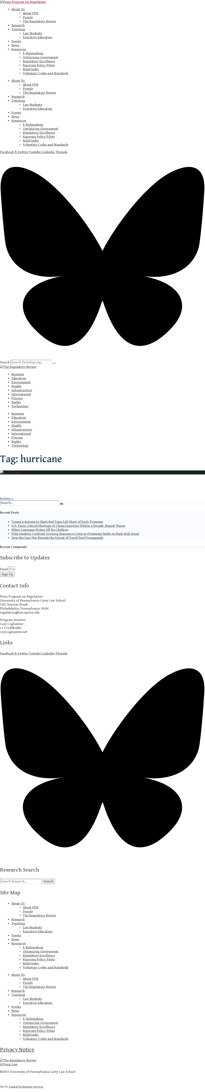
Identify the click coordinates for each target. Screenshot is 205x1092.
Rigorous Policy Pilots (39, 65)
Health (16, 386)
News (15, 45)
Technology (20, 406)
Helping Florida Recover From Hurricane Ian (52, 482)
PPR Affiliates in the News (32, 492)
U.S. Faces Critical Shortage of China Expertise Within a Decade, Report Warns (68, 526)
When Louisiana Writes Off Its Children (39, 530)
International (21, 394)
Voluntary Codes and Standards (45, 73)
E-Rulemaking (33, 53)
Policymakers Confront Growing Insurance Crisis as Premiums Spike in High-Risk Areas (75, 534)
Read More (6, 498)
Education (18, 378)
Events (16, 41)
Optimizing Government (40, 57)
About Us (18, 9)
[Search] (54, 363)
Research (18, 25)
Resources (18, 49)
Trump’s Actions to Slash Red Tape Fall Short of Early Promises (57, 522)
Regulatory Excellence (39, 61)
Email (4, 569)
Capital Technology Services (26, 1086)
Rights (16, 402)
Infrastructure (21, 390)
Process (17, 398)
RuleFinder (31, 69)
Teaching (18, 29)
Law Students (32, 33)
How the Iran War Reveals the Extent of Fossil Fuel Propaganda (57, 538)
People (28, 17)
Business (17, 374)
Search (5, 362)
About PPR (30, 13)
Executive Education (37, 37)
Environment (21, 382)
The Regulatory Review (39, 21)
